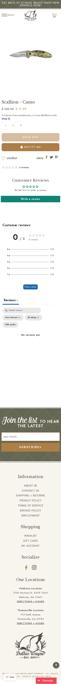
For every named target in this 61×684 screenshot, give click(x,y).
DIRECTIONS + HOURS (30, 601)
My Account (30, 546)
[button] (30, 249)
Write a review (30, 199)
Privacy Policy (30, 500)
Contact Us (30, 491)
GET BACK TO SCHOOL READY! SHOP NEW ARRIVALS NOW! (30, 4)
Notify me (32, 147)
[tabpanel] (30, 338)
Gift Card (30, 541)
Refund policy (30, 510)
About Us (30, 486)
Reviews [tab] (11, 300)
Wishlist (12, 158)
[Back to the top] (56, 665)
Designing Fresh (41, 676)
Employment (30, 515)
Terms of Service (30, 505)
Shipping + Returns (30, 495)
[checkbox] (10, 325)
